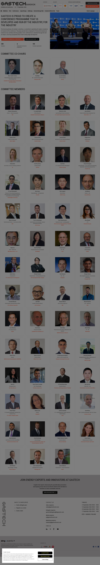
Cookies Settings (45, 559)
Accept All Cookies (45, 552)
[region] (28, 555)
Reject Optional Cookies (45, 556)
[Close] (52, 549)
